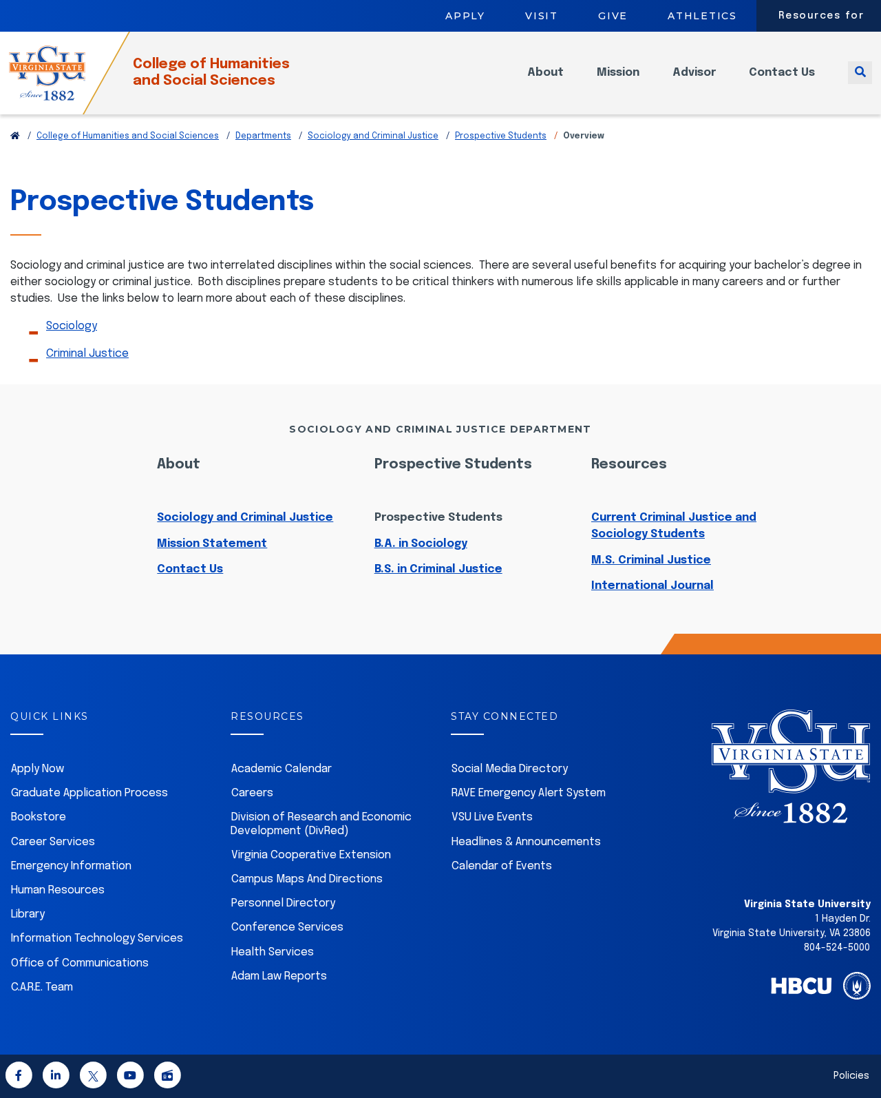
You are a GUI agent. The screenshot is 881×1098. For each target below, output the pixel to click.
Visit (541, 16)
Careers (252, 793)
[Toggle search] (860, 72)
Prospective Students (500, 136)
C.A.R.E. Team (42, 987)
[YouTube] (130, 1077)
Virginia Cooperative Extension (311, 855)
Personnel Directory (283, 903)
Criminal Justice (87, 354)
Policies (851, 1076)
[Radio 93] (167, 1077)
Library (28, 914)
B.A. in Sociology (420, 544)
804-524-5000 (837, 948)
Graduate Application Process (89, 793)
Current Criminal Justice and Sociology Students (673, 526)
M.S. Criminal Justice (651, 560)
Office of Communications (80, 963)
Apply (465, 16)
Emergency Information (71, 866)
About (545, 73)
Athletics (702, 16)
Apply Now (37, 769)
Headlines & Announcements (526, 842)
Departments (263, 136)
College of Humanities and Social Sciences (211, 72)
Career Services (53, 842)
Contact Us (782, 73)
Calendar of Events (502, 866)
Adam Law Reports (279, 976)
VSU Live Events (492, 817)
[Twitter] (93, 1077)
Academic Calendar (281, 769)
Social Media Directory (510, 769)
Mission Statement (212, 544)
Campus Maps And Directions (307, 879)
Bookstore (38, 817)
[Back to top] (858, 1048)
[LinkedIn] (56, 1077)
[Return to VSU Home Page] (15, 136)
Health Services (272, 952)
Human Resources (58, 890)
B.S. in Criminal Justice (438, 569)
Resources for (821, 16)
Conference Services (287, 927)
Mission (618, 73)
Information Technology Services (97, 938)
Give (613, 16)
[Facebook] (18, 1077)
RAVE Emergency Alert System (529, 793)
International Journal (652, 586)
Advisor (694, 73)
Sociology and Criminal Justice (373, 136)
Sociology (71, 326)
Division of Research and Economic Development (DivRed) (321, 823)
